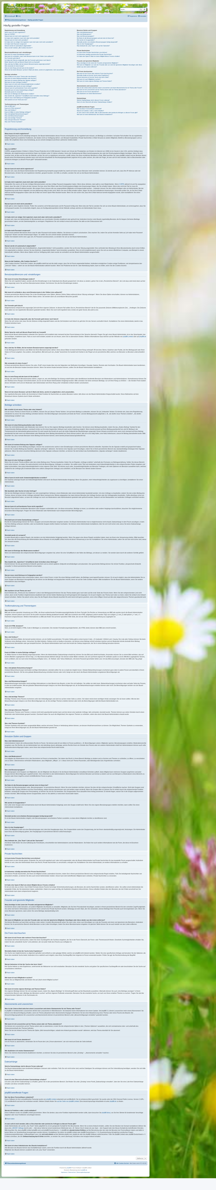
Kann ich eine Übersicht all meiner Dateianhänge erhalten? (94, 102)
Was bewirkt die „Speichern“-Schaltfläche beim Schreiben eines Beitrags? (27, 96)
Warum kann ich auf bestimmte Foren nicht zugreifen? (21, 88)
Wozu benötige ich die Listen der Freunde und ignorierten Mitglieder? (97, 63)
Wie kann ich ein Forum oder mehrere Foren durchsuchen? (95, 73)
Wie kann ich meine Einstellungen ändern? (17, 54)
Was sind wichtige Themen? (13, 118)
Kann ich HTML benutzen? (13, 108)
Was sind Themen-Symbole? (13, 121)
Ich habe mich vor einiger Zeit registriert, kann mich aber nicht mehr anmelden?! (29, 42)
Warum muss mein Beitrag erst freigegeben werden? (21, 97)
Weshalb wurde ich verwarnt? (14, 92)
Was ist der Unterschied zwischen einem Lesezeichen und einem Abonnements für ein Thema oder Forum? (109, 88)
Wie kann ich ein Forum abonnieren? (88, 91)
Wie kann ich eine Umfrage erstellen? (16, 82)
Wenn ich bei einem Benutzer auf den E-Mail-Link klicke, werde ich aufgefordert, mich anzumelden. (34, 70)
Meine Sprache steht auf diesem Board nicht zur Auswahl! (22, 62)
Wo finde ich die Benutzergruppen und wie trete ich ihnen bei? (95, 38)
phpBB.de (142, 336)
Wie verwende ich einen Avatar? (14, 66)
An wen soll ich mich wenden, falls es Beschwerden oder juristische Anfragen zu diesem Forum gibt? (107, 112)
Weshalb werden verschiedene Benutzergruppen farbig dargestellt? (97, 42)
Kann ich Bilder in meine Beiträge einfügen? (18, 112)
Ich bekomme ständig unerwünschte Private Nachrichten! (94, 54)
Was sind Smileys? (10, 110)
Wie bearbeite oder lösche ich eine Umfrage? (18, 86)
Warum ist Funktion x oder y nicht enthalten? (90, 110)
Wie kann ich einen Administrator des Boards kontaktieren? (94, 114)
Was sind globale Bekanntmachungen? (16, 114)
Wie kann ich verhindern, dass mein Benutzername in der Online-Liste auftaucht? (29, 56)
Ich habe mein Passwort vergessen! (16, 44)
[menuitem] (18, 16)
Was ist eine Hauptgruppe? (85, 44)
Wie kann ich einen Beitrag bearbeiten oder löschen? (20, 78)
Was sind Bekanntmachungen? (14, 116)
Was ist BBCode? (10, 106)
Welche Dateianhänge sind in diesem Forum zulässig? (93, 100)
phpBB (69, 1167)
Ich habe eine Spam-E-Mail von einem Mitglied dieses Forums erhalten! (98, 56)
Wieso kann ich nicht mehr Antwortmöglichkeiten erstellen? (22, 84)
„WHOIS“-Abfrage (18, 1128)
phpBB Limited (128, 336)
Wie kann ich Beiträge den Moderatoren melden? (19, 94)
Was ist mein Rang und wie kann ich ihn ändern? (19, 68)
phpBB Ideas (106, 1113)
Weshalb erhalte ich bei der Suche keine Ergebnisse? (93, 75)
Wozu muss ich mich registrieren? (15, 32)
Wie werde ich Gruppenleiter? (86, 40)
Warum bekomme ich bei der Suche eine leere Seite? (93, 77)
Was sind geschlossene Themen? (15, 119)
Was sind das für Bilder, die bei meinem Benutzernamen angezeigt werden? (27, 64)
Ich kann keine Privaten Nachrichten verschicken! (92, 52)
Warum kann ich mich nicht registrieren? (17, 36)
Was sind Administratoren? (85, 32)
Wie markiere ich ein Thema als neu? (16, 99)
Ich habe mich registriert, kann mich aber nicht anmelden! (22, 38)
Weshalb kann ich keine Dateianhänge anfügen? (19, 90)
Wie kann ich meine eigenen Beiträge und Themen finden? (94, 81)
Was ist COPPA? (10, 34)
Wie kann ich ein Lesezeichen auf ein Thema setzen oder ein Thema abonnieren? (101, 89)
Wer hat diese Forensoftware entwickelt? (89, 108)
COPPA (121, 184)
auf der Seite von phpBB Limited (68, 1101)
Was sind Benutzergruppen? (85, 36)
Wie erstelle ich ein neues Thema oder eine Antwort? (20, 76)
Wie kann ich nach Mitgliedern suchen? (88, 79)
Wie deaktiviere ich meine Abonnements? (89, 93)
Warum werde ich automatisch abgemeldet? (18, 46)
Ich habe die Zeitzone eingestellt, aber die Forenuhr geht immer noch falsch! (28, 60)
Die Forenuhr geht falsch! (12, 58)
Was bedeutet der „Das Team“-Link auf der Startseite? (93, 46)
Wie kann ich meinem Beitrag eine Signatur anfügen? (20, 80)
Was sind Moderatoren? (84, 34)
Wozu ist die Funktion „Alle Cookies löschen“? (18, 48)
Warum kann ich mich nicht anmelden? (16, 40)
